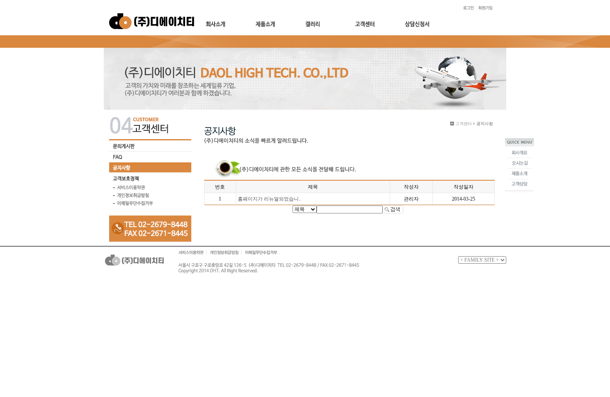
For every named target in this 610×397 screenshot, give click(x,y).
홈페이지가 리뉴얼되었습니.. (269, 199)
